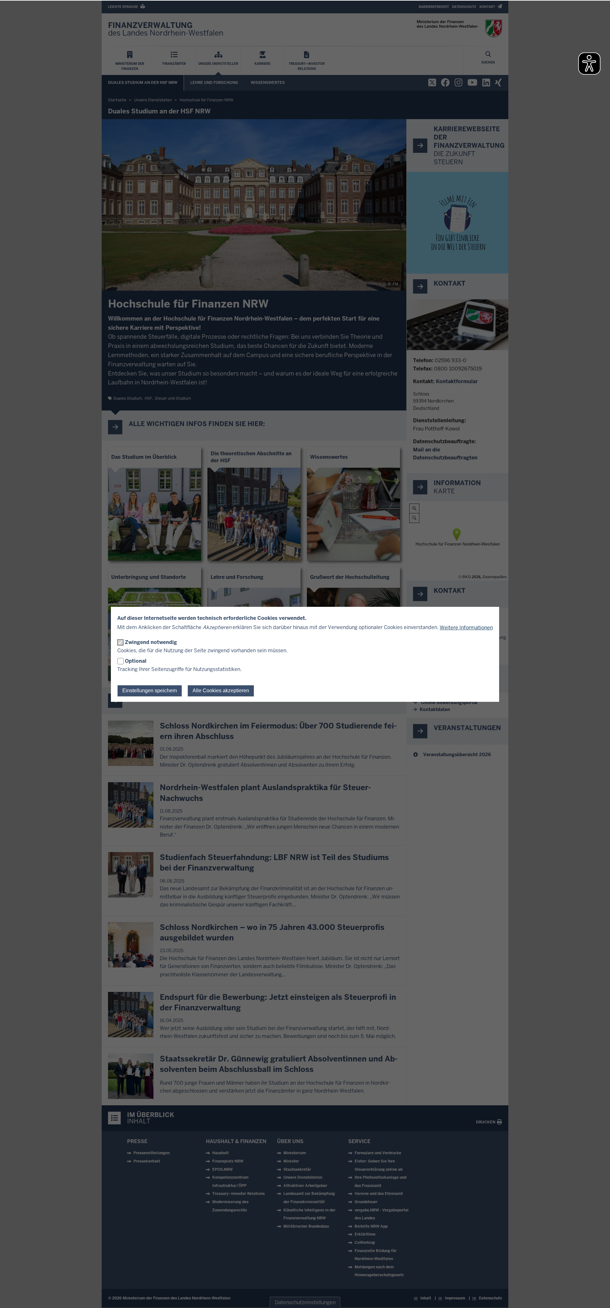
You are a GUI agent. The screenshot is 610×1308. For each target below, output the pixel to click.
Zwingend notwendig (151, 642)
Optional (135, 661)
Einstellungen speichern (149, 690)
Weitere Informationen (466, 627)
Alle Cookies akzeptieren (221, 690)
